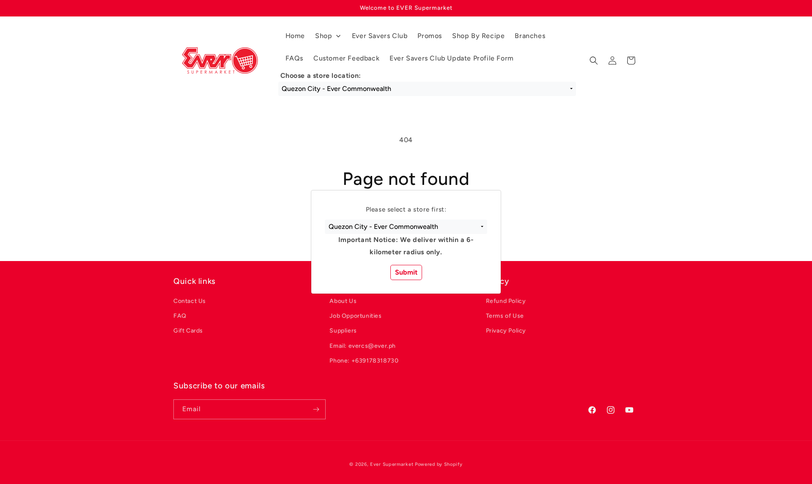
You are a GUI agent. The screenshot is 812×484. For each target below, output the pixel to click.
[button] (406, 227)
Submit (406, 272)
